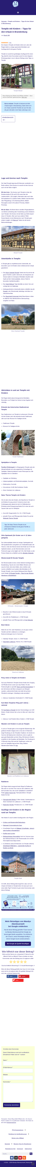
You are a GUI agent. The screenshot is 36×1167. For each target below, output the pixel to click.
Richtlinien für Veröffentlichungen (18, 1134)
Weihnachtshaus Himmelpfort (11, 836)
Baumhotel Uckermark (12, 296)
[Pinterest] (20, 1158)
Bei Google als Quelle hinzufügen (18, 943)
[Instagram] (16, 1158)
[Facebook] (12, 1158)
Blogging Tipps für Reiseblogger (22, 1144)
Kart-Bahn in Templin (9, 710)
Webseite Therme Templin (10, 518)
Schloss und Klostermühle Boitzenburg (14, 822)
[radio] (10, 962)
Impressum (20, 1148)
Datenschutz (28, 1148)
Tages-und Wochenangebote (25, 687)
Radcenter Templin (8, 804)
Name (5, 1060)
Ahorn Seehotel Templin (12, 272)
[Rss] (24, 1158)
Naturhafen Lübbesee (9, 641)
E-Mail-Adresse (8, 1067)
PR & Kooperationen (17, 1130)
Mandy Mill (7, 35)
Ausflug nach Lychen (9, 833)
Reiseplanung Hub (10, 1148)
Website (5, 1074)
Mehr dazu (24, 97)
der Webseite (29, 620)
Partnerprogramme (11, 1122)
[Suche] (31, 1154)
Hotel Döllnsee (10, 284)
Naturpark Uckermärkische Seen (12, 825)
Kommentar (7, 1082)
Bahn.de (15, 220)
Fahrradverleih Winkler (9, 799)
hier (17, 745)
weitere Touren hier (10, 792)
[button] (18, 12)
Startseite (4, 21)
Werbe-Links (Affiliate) (18, 1138)
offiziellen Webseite (28, 553)
